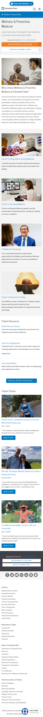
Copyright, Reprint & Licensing (12, 691)
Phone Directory (7, 613)
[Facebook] (7, 575)
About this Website (8, 689)
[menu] (39, 9)
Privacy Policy (7, 697)
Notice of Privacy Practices (11, 700)
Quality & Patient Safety (10, 657)
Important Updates (21, 4)
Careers (4, 668)
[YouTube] (17, 575)
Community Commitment (10, 665)
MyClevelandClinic (8, 636)
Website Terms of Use (9, 694)
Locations (5, 654)
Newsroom (5, 634)
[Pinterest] (31, 575)
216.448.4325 (29, 39)
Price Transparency (8, 607)
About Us (5, 651)
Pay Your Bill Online (8, 604)
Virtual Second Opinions (10, 616)
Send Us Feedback (8, 683)
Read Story (8, 438)
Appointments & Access (10, 591)
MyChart (5, 639)
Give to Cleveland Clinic (10, 602)
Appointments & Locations (20, 44)
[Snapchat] (36, 575)
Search (34, 9)
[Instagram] (21, 575)
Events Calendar (7, 596)
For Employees (7, 671)
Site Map (5, 686)
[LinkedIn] (26, 575)
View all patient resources (20, 381)
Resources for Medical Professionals (14, 674)
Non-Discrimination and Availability (14, 703)
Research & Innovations (10, 662)
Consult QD (6, 628)
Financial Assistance (9, 599)
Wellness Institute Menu (12, 15)
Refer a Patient (7, 610)
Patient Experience (8, 660)
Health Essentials (8, 631)
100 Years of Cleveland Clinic (12, 649)
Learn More (6, 354)
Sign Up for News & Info (20, 49)
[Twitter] (12, 575)
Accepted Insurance (8, 593)
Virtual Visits (6, 618)
